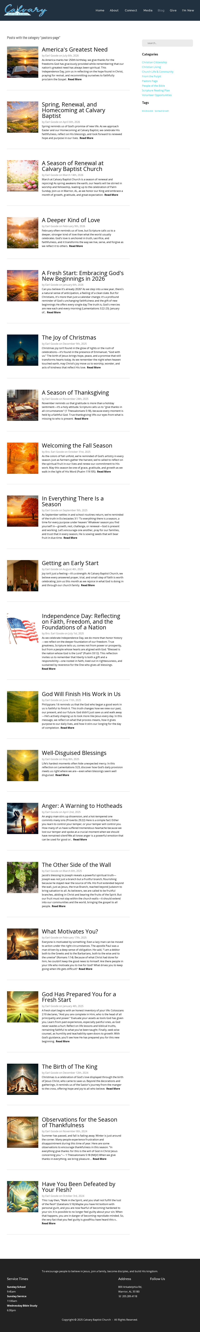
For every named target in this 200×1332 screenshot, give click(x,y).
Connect (131, 10)
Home (100, 10)
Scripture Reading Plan (156, 90)
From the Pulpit (151, 76)
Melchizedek (147, 111)
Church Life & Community (157, 71)
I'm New (188, 10)
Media (147, 10)
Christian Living (151, 67)
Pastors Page (150, 81)
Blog (161, 10)
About (114, 10)
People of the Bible (153, 85)
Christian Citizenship (154, 62)
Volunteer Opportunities (157, 95)
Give (173, 10)
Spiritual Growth (162, 111)
